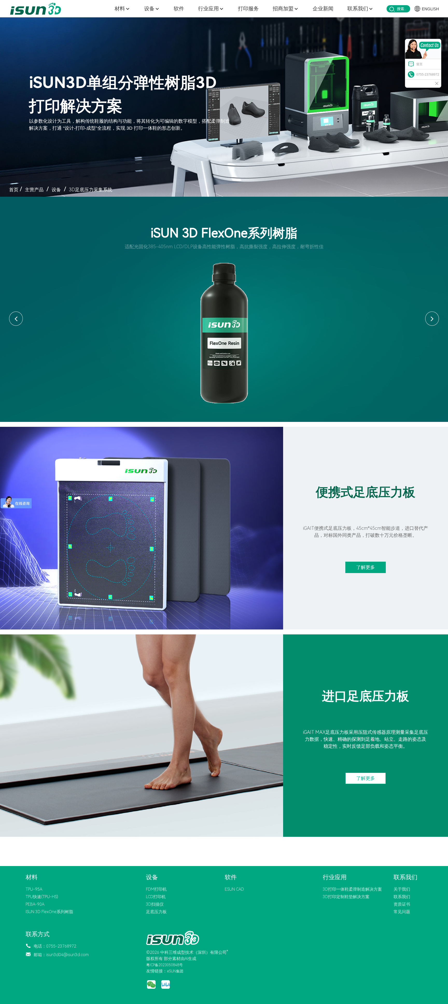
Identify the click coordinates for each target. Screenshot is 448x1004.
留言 (419, 64)
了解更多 (365, 567)
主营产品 (34, 189)
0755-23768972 (427, 74)
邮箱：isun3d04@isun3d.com (61, 954)
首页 (13, 189)
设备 (56, 189)
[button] (16, 319)
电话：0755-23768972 (55, 946)
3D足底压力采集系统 (90, 189)
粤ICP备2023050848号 (164, 965)
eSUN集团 (175, 971)
